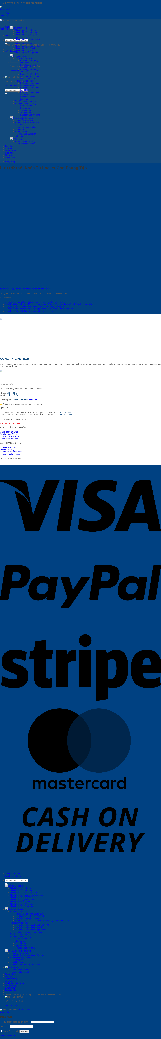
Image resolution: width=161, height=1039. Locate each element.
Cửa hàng (10, 153)
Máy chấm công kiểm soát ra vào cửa (26, 895)
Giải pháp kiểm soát (14, 983)
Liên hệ (8, 976)
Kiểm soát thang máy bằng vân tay (29, 93)
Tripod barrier (26, 113)
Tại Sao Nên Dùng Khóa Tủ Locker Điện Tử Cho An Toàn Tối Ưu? (25, 289)
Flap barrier (25, 108)
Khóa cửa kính (21, 129)
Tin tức (8, 155)
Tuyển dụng (10, 986)
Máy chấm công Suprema (26, 53)
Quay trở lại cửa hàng (20, 70)
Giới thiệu (9, 146)
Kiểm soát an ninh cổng (25, 103)
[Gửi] (6, 43)
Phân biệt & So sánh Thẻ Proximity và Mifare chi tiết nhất (30, 311)
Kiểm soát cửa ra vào (24, 58)
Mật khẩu (4, 1026)
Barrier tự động (27, 106)
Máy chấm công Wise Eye (26, 50)
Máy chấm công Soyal (25, 48)
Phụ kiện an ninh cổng (30, 115)
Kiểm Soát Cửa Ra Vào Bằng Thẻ (28, 66)
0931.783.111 (35, 399)
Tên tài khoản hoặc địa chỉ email (15, 1022)
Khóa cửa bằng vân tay (25, 127)
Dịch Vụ (9, 148)
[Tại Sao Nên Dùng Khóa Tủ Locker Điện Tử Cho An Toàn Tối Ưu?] (19, 284)
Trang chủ (10, 974)
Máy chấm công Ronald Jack (28, 46)
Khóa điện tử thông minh (24, 118)
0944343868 (24, 1010)
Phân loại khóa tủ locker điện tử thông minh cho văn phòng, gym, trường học (39, 309)
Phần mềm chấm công (25, 141)
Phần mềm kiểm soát (24, 144)
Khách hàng (11, 979)
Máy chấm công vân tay (25, 30)
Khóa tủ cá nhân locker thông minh (25, 964)
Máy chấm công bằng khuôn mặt (24, 893)
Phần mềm (17, 139)
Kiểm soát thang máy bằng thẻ (28, 927)
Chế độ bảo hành (13, 874)
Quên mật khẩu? (7, 1036)
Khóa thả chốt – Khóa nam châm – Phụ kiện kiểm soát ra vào (29, 76)
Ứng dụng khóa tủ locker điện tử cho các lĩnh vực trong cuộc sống (34, 306)
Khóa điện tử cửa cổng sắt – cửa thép (27, 955)
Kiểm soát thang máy (24, 81)
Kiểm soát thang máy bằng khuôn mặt (29, 84)
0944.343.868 (11, 86)
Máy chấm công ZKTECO (26, 44)
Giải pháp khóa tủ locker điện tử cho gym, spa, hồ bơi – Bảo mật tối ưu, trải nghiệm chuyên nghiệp (48, 304)
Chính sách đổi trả (13, 876)
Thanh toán (10, 151)
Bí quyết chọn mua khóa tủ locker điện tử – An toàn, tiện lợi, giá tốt (34, 302)
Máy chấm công (20, 28)
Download (10, 157)
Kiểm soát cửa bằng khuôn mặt (29, 61)
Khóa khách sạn (22, 132)
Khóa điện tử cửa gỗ (24, 120)
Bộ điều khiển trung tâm (25, 101)
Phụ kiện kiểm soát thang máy (28, 98)
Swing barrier (26, 110)
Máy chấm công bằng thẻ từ (27, 32)
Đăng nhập (24, 1031)
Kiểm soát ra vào (16, 909)
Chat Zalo (4, 1012)
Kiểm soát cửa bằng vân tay (27, 918)
